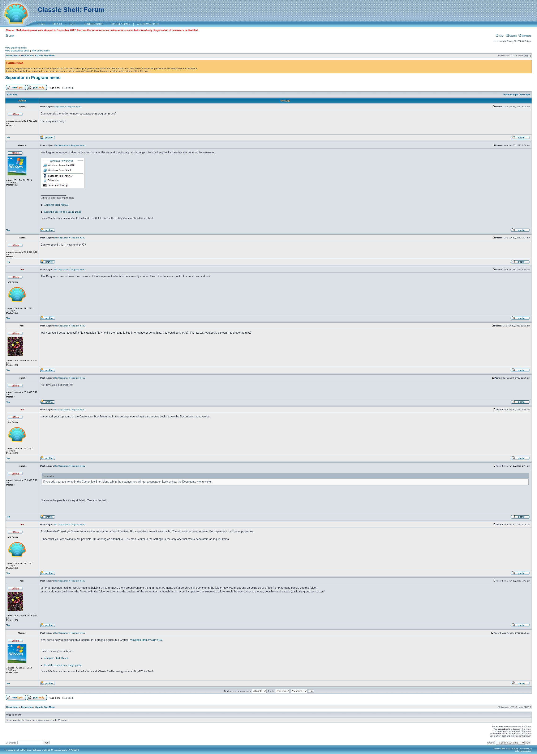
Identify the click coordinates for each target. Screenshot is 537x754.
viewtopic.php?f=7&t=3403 (146, 639)
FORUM (57, 24)
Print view (12, 94)
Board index (12, 55)
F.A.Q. (72, 24)
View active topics (40, 50)
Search (513, 35)
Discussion (27, 55)
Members (526, 35)
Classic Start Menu (45, 55)
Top (8, 137)
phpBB (20, 750)
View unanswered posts (17, 50)
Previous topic (510, 94)
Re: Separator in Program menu (69, 145)
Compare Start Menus (56, 204)
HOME (41, 24)
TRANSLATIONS (120, 24)
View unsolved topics (16, 47)
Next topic (525, 94)
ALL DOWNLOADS (148, 24)
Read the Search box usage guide (62, 211)
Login (11, 35)
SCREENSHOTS (93, 24)
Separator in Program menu (33, 77)
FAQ (501, 35)
